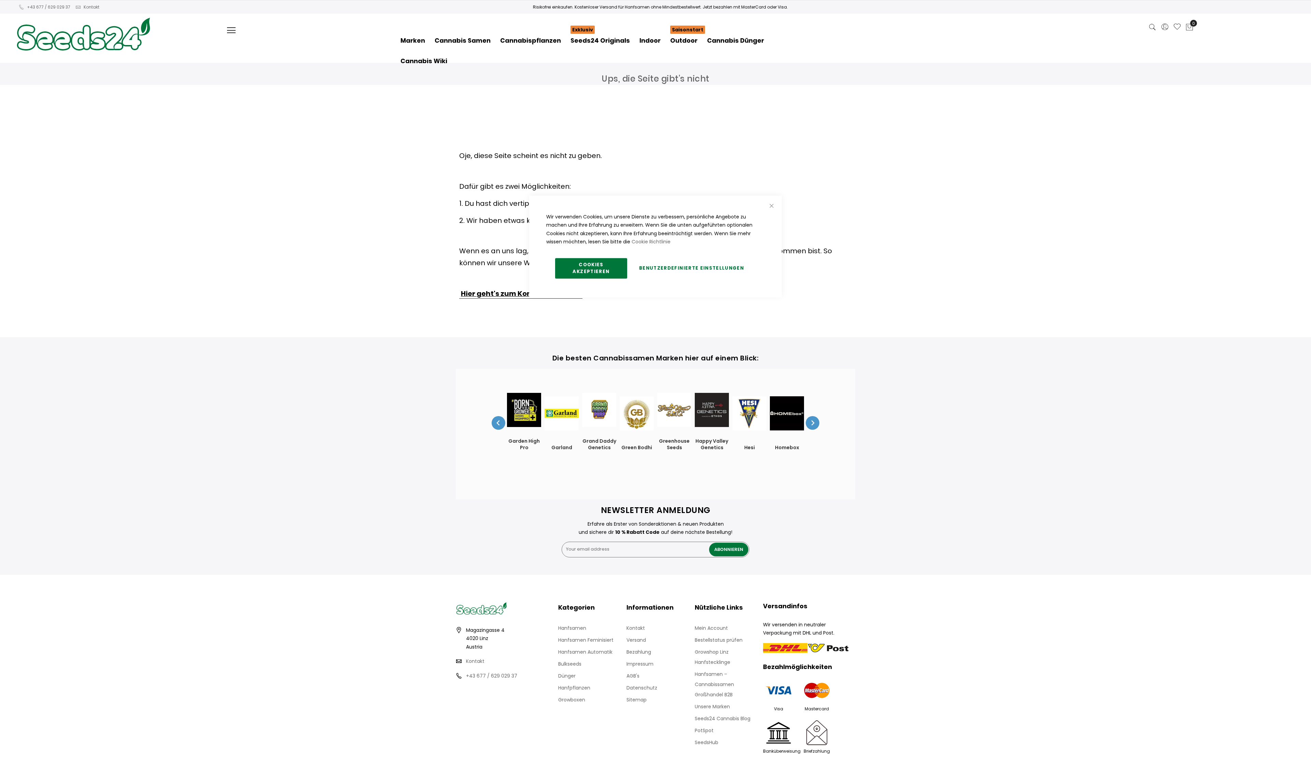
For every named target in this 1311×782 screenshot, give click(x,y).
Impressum (639, 663)
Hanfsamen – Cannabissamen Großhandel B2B (714, 684)
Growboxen (571, 699)
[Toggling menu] (231, 30)
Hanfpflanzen (574, 687)
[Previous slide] (498, 423)
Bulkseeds (569, 663)
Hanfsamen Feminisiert (586, 640)
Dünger (567, 675)
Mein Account (711, 628)
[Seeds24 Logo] (83, 26)
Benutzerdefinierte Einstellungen (691, 268)
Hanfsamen (572, 628)
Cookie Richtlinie (651, 241)
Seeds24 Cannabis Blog (722, 718)
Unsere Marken (712, 706)
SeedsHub (706, 742)
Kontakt (91, 7)
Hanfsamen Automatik (585, 652)
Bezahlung (638, 652)
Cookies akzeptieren (591, 268)
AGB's (632, 675)
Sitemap (636, 699)
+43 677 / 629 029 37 (48, 7)
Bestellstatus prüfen (719, 640)
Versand (636, 640)
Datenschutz (641, 687)
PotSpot (704, 730)
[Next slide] (812, 423)
